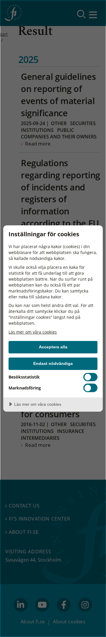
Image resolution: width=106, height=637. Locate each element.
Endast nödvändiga (53, 363)
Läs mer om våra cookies (33, 332)
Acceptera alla (53, 347)
